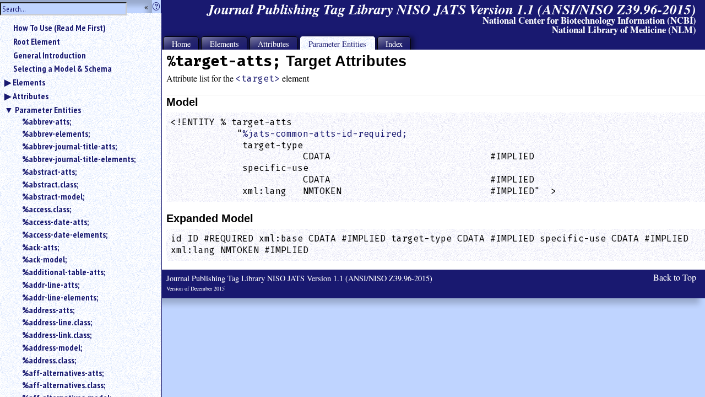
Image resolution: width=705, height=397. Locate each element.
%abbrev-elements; (56, 133)
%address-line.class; (57, 322)
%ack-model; (44, 259)
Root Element (36, 41)
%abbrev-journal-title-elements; (78, 158)
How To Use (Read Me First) (59, 27)
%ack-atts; (40, 247)
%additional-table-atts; (63, 271)
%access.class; (46, 208)
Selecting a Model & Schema (62, 68)
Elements (29, 82)
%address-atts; (48, 309)
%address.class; (49, 360)
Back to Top (674, 277)
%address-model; (52, 347)
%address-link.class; (56, 334)
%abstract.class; (50, 184)
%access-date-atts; (55, 221)
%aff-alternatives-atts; (63, 372)
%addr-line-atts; (50, 284)
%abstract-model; (53, 196)
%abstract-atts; (49, 171)
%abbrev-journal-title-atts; (69, 146)
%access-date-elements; (64, 234)
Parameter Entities (48, 109)
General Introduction (49, 55)
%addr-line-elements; (60, 297)
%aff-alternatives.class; (63, 384)
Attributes (30, 95)
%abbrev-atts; (46, 121)
